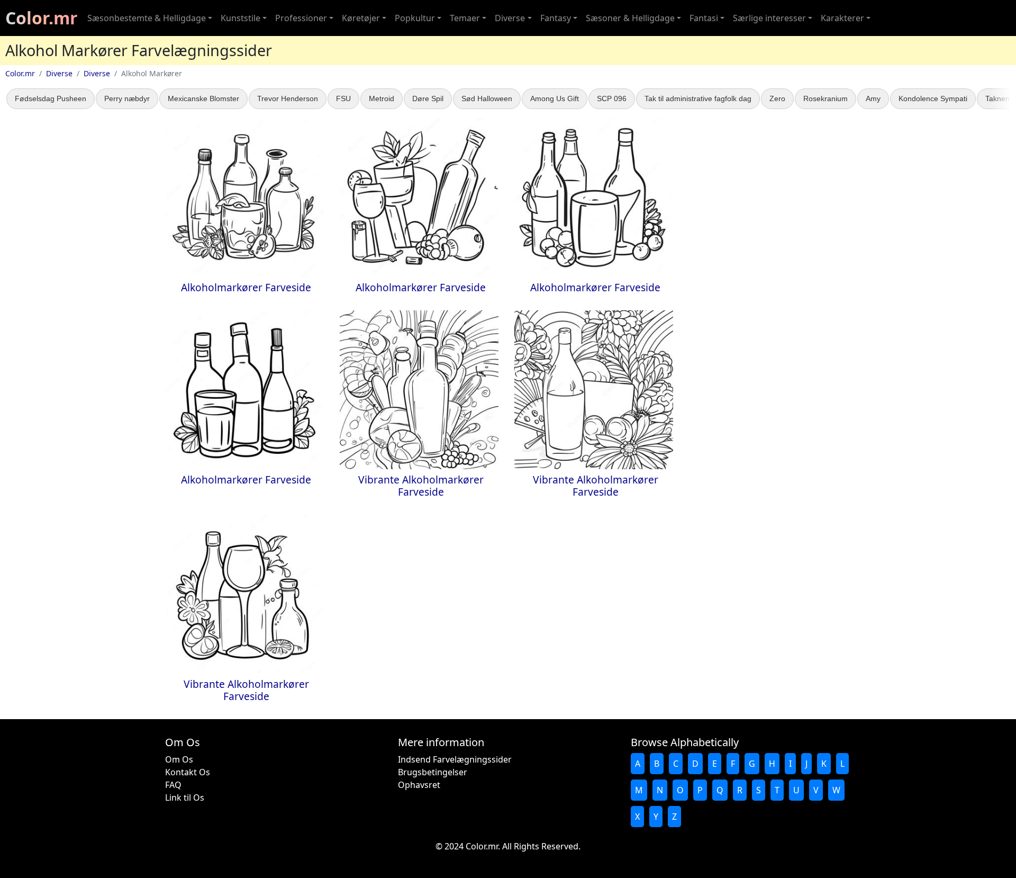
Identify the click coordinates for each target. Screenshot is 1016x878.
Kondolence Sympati (933, 98)
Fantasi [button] (704, 18)
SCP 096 (612, 98)
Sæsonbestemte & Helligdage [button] (146, 18)
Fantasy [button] (555, 18)
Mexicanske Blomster (203, 98)
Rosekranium (825, 98)
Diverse (59, 73)
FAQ (173, 785)
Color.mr (41, 17)
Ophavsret (419, 785)
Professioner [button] (301, 18)
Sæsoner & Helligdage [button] (630, 18)
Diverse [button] (510, 18)
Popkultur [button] (415, 18)
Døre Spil (427, 98)
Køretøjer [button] (361, 18)
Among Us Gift (554, 98)
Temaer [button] (465, 18)
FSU (343, 98)
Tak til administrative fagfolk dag (698, 98)
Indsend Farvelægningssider (455, 759)
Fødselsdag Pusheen (50, 98)
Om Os (179, 759)
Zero (777, 98)
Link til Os (184, 797)
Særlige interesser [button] (769, 18)
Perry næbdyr (127, 98)
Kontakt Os (187, 772)
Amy (873, 98)
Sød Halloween (486, 98)
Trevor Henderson (287, 98)
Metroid (381, 98)
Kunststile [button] (240, 18)
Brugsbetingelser (432, 772)
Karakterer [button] (842, 18)
